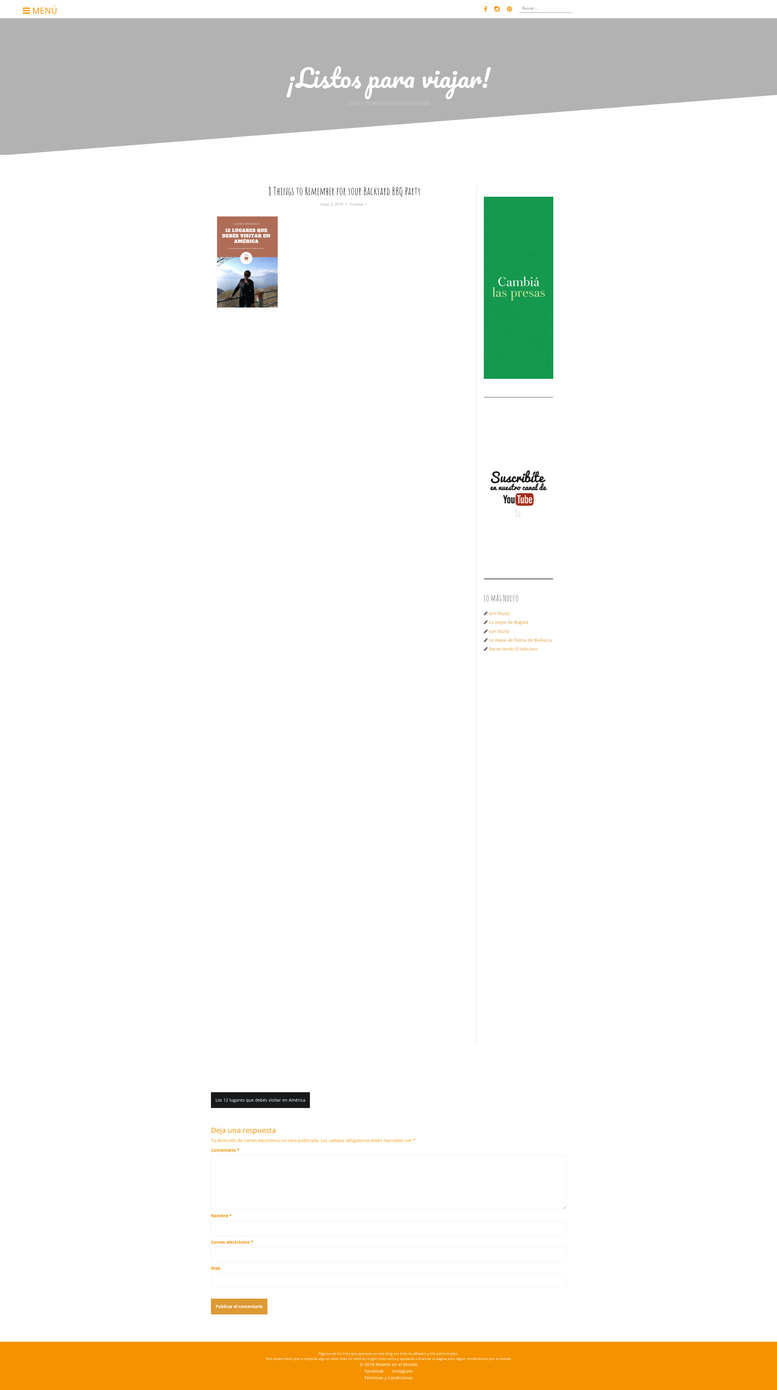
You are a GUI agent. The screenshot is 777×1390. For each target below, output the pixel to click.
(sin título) (499, 613)
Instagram (402, 1371)
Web (215, 1268)
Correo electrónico (232, 1242)
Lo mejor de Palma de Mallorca (520, 640)
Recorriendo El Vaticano (513, 649)
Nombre (221, 1215)
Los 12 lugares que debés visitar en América (260, 1100)
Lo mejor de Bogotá (508, 622)
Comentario (225, 1150)
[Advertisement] (521, 753)
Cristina (356, 204)
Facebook (374, 1371)
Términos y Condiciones (388, 1378)
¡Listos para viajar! (388, 77)
